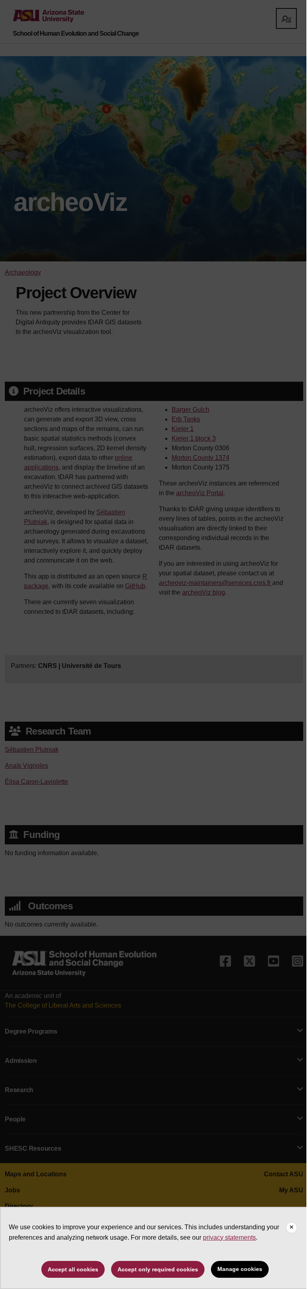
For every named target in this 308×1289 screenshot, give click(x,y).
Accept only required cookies (158, 1269)
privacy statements (229, 1237)
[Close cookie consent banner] (291, 1227)
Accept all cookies (73, 1269)
